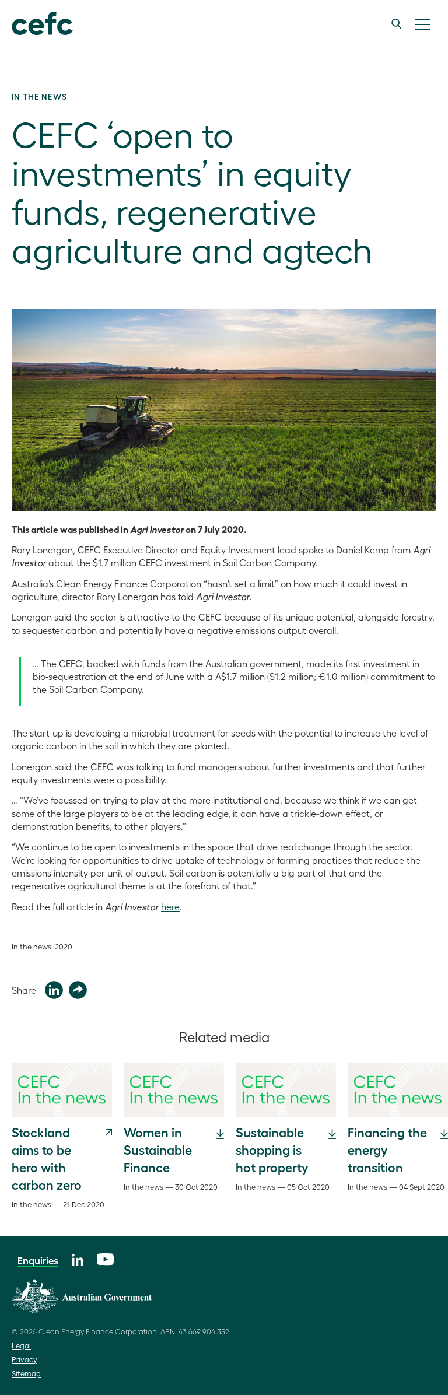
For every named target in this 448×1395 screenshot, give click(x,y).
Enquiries (38, 1260)
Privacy (24, 1359)
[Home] (42, 24)
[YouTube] (105, 1257)
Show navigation (422, 24)
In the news (39, 96)
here (170, 906)
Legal (21, 1345)
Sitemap (26, 1373)
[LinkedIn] (77, 1258)
